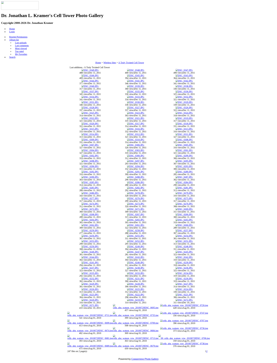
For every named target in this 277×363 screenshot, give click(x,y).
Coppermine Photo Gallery (145, 359)
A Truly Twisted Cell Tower (131, 62)
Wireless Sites (109, 62)
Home (98, 62)
